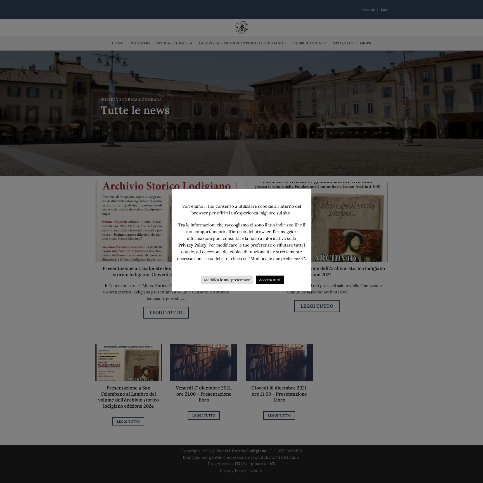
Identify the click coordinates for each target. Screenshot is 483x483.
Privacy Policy (192, 245)
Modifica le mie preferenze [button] (227, 280)
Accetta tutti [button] (269, 280)
